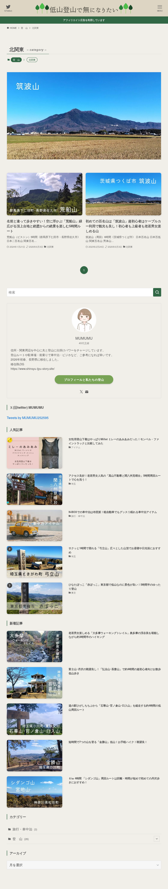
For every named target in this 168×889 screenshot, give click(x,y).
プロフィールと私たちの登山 (84, 379)
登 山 (16, 59)
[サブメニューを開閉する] (157, 839)
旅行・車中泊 (24, 829)
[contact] (87, 392)
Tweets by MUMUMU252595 (28, 417)
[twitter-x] (81, 392)
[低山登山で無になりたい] (84, 8)
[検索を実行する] (157, 292)
